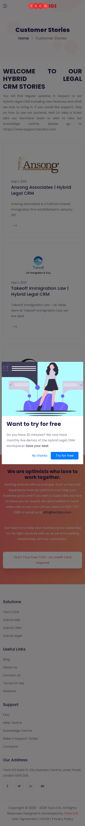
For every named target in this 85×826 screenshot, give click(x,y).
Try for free (65, 455)
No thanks (39, 455)
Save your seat (37, 446)
